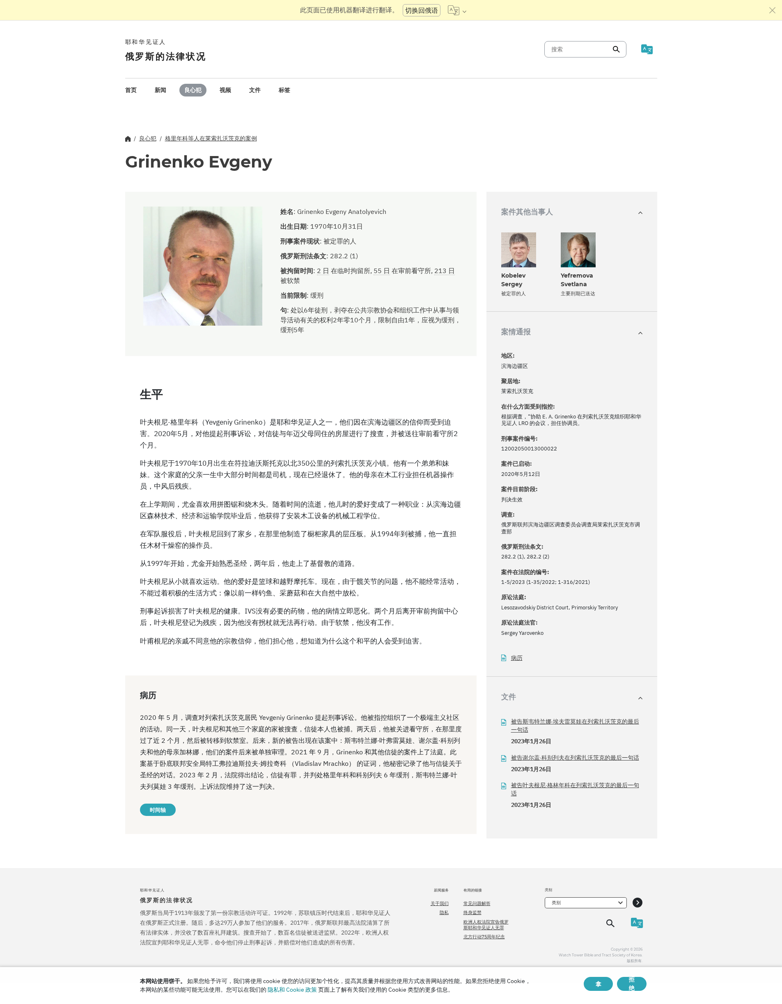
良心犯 (193, 90)
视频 (225, 90)
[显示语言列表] (457, 10)
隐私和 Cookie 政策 (292, 989)
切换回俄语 (421, 10)
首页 (131, 90)
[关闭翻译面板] (772, 10)
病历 (517, 658)
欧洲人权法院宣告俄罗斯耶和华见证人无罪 (486, 924)
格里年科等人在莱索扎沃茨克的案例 (211, 138)
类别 (556, 902)
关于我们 (440, 903)
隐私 (444, 912)
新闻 (160, 90)
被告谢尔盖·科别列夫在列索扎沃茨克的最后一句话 (575, 757)
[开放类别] (637, 902)
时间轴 (158, 809)
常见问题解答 (477, 903)
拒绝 (632, 984)
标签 (284, 90)
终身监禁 (472, 912)
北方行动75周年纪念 (484, 937)
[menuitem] (131, 90)
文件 (255, 90)
